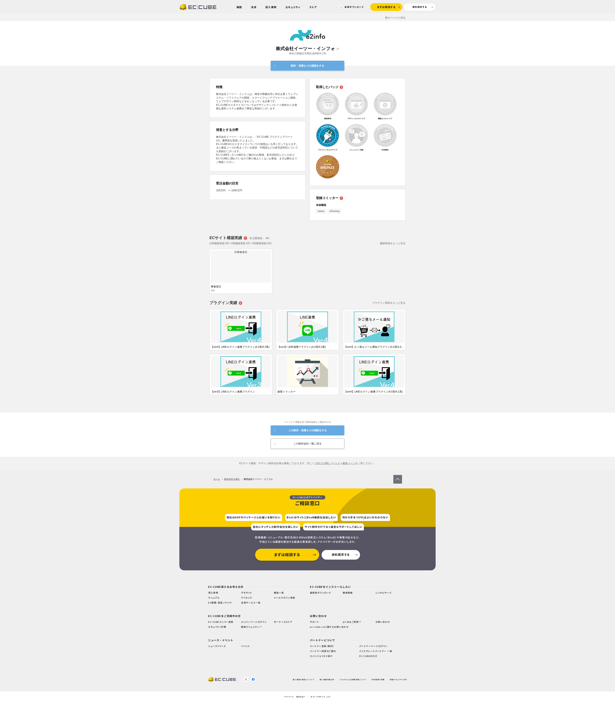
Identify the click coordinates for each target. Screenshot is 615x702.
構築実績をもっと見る (393, 243)
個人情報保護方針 (327, 679)
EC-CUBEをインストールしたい (330, 587)
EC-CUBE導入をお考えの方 (226, 587)
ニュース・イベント (220, 640)
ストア (313, 7)
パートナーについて (322, 640)
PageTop (397, 476)
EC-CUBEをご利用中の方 (224, 616)
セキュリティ (292, 7)
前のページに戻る (395, 17)
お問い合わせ (318, 616)
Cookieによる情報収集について (353, 679)
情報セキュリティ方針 (398, 679)
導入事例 (271, 7)
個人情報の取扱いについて (303, 679)
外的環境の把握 (378, 679)
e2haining (334, 211)
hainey (321, 211)
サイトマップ (289, 696)
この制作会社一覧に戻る (307, 443)
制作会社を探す (232, 479)
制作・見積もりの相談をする (307, 65)
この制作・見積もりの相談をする (307, 430)
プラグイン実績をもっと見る (389, 302)
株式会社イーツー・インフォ (305, 48)
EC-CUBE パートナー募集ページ (336, 463)
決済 (254, 7)
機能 (239, 7)
